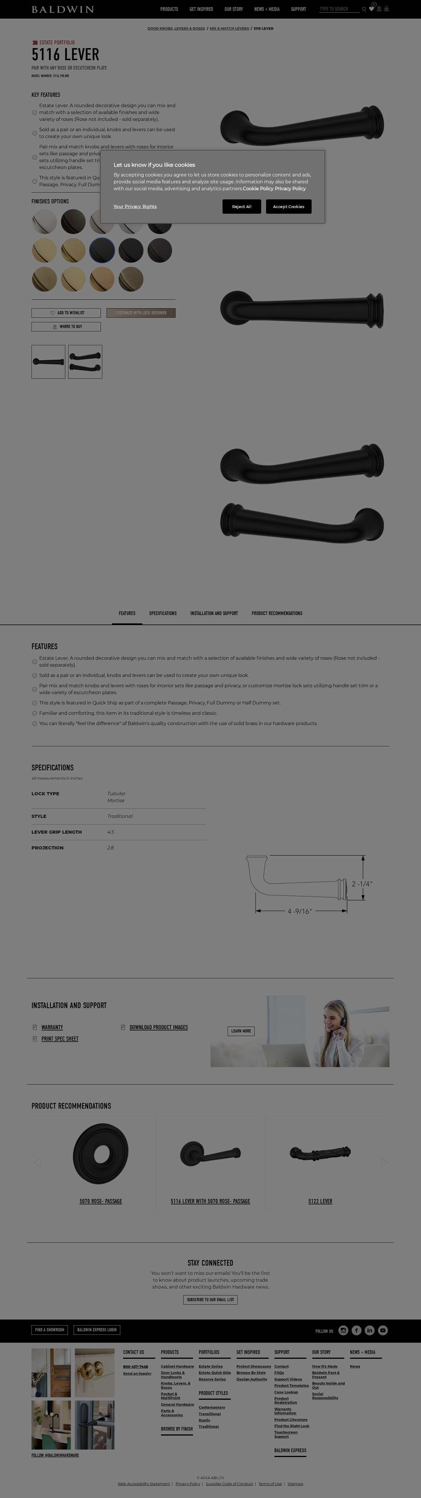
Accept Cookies (288, 206)
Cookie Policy (258, 188)
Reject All (242, 206)
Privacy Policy (290, 188)
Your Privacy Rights (135, 206)
